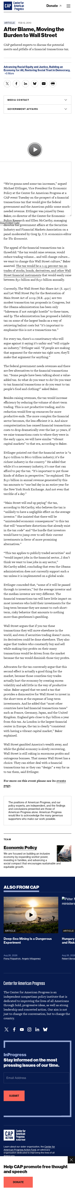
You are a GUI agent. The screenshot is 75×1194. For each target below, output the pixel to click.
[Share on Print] (52, 83)
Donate (52, 6)
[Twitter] (6, 1029)
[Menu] (68, 6)
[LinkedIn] (37, 1029)
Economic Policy (20, 847)
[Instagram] (29, 1029)
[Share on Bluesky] (34, 83)
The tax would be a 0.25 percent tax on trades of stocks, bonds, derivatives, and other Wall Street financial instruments (37, 270)
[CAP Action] (16, 1135)
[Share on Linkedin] (25, 83)
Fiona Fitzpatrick (12, 958)
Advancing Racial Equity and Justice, (26, 67)
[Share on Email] (43, 83)
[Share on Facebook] (16, 83)
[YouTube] (22, 1029)
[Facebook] (14, 1029)
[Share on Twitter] (7, 83)
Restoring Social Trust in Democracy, (47, 70)
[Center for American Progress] (8, 6)
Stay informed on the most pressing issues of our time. (31, 1060)
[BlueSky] (45, 1029)
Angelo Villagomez (31, 958)
